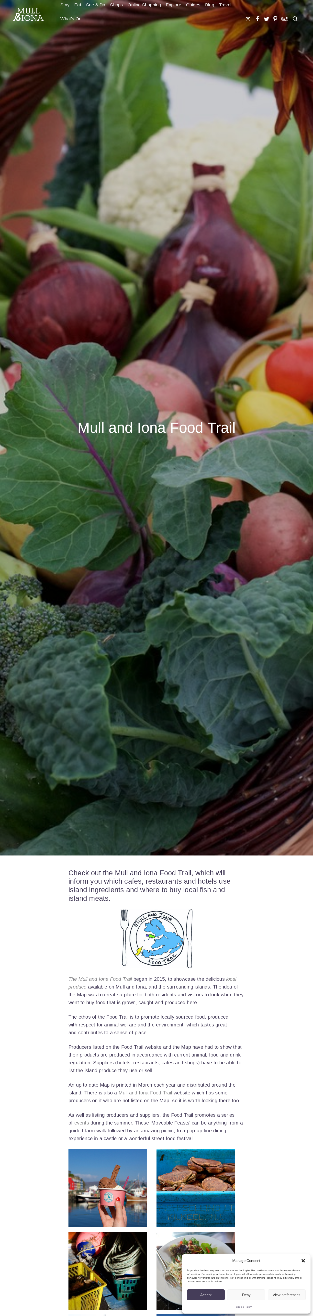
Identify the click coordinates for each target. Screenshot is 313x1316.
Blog (209, 4)
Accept (206, 1295)
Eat (77, 4)
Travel (225, 4)
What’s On (70, 18)
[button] (303, 1260)
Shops (116, 4)
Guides (193, 4)
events (81, 1122)
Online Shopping (144, 4)
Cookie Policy (244, 1306)
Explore (173, 4)
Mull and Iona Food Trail (145, 1092)
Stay (64, 4)
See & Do (95, 4)
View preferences (287, 1295)
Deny (246, 1295)
